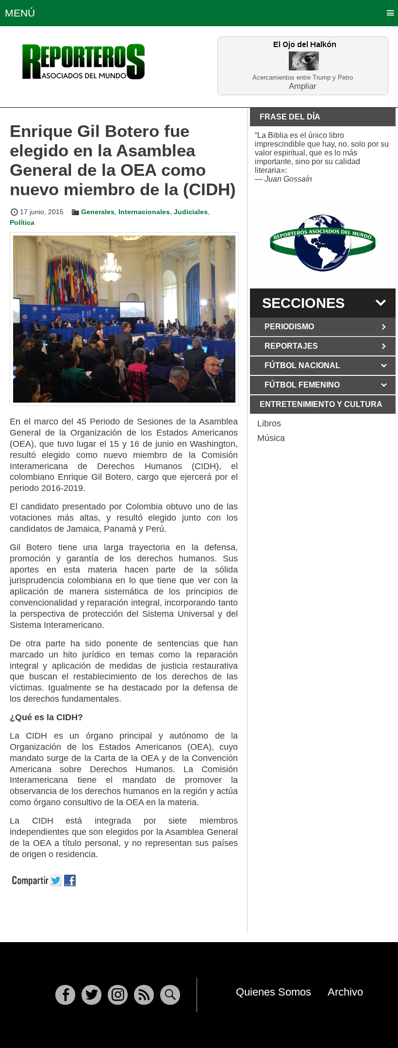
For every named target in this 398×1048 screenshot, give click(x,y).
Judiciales (191, 212)
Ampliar (302, 86)
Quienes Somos (273, 992)
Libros (269, 423)
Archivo (345, 992)
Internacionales (144, 212)
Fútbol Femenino (302, 385)
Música (271, 438)
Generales (98, 212)
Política (22, 222)
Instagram (118, 995)
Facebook (65, 995)
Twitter (91, 995)
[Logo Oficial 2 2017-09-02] (323, 243)
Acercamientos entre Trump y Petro (302, 77)
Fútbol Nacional (302, 365)
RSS (144, 995)
